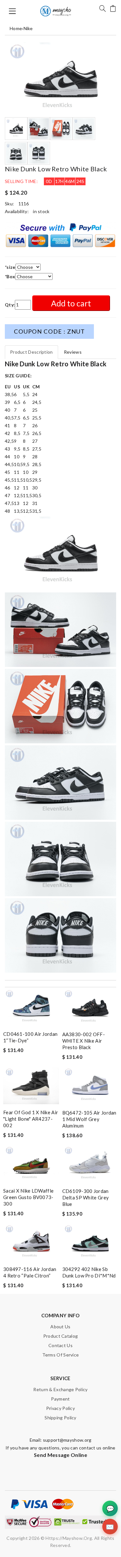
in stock (41, 211)
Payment (60, 1399)
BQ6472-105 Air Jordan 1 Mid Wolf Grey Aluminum (89, 1119)
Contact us (60, 1345)
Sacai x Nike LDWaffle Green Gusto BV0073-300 (28, 1197)
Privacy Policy (60, 1408)
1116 (23, 203)
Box (10, 276)
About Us (60, 1326)
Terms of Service (60, 1354)
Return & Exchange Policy (60, 1389)
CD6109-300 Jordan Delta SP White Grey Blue (85, 1197)
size (10, 267)
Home (16, 28)
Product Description (31, 352)
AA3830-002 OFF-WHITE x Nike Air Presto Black (83, 1040)
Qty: (10, 304)
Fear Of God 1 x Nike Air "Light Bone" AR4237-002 (30, 1118)
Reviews (73, 352)
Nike (28, 28)
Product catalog (60, 1336)
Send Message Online (60, 1455)
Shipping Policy (60, 1417)
